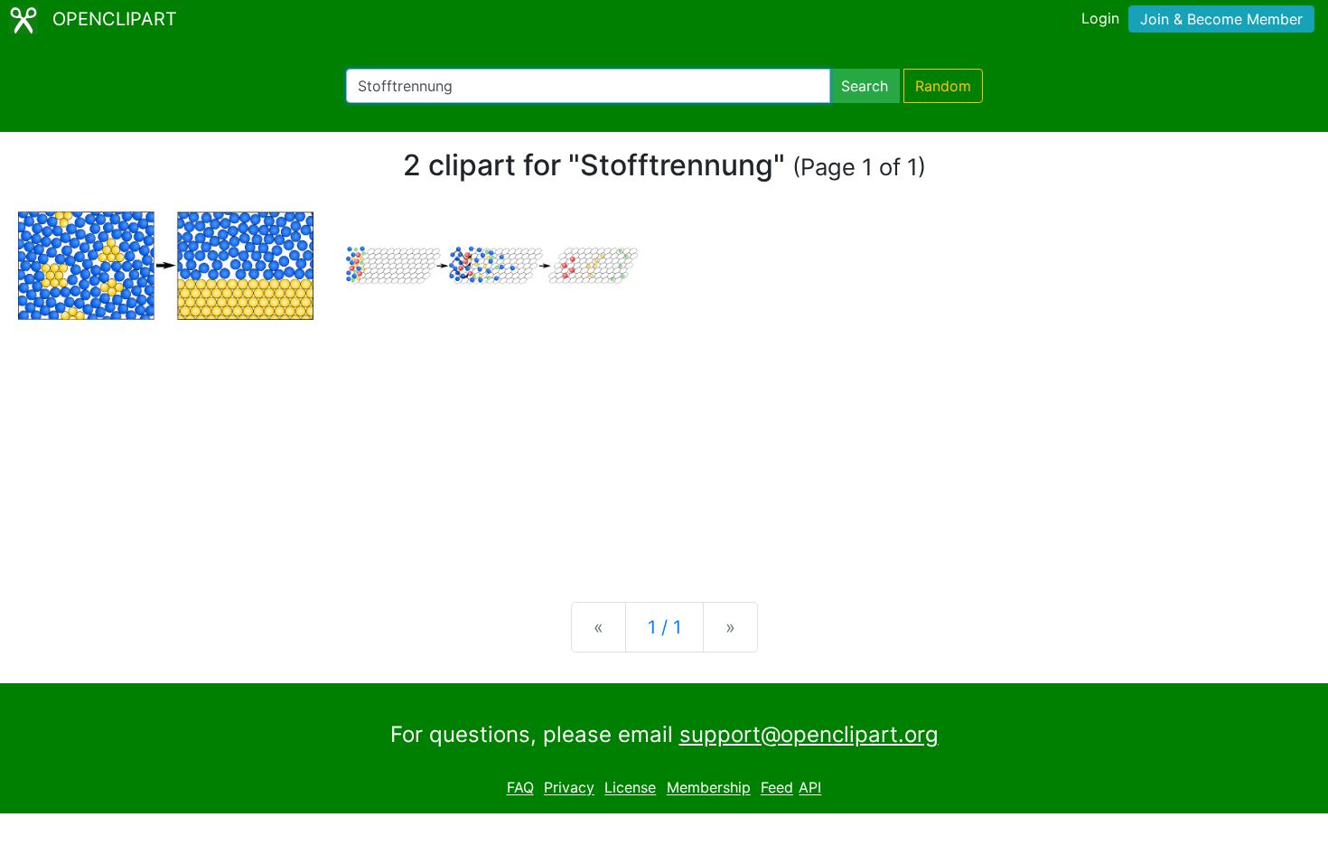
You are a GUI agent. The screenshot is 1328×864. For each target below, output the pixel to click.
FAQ (520, 788)
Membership (709, 788)
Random (943, 86)
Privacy (569, 788)
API (810, 788)
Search (864, 86)
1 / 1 (664, 627)
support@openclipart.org (809, 734)
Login (1100, 18)
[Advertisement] (664, 446)
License (630, 788)
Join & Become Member (1221, 19)
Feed (777, 788)
